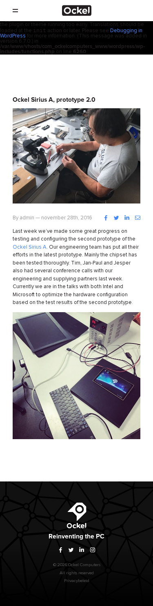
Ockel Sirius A (30, 247)
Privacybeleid (76, 580)
